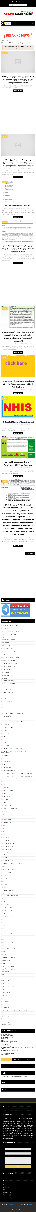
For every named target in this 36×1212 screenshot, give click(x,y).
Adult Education (8, 675)
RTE (3, 925)
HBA (4, 802)
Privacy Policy (7, 1192)
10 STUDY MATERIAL (10, 634)
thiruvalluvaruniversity (7, 1053)
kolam (4, 855)
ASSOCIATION (7, 692)
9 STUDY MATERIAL (9, 669)
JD (3, 828)
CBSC (4, 707)
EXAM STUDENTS (8, 770)
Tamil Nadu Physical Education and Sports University (17, 1047)
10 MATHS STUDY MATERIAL (13, 631)
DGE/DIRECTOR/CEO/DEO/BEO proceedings (13, 751)
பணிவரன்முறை (6, 1022)
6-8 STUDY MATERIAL (10, 660)
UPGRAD (5, 1001)
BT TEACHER (7, 701)
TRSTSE (5, 995)
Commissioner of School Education (15, 722)
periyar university (6, 1046)
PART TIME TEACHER (10, 896)
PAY (3, 902)
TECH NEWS (7, 960)
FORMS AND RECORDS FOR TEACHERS (17, 776)
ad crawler (6, 672)
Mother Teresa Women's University (11, 1043)
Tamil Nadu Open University (9, 1050)
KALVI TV (5, 840)
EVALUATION (7, 767)
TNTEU (3, 1051)
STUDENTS (6, 954)
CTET (4, 736)
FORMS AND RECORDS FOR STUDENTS (17, 773)
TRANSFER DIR (8, 986)
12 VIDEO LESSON (9, 651)
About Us (6, 1187)
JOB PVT (5, 837)
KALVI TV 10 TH (8, 843)
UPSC (4, 1004)
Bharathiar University (7, 1035)
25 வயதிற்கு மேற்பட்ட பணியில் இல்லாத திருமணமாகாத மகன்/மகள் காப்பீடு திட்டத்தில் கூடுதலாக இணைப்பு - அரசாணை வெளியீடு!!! (18, 163)
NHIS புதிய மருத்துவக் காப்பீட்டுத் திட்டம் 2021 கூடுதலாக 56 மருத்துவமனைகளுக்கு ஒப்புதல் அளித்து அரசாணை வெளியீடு (18, 80)
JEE (3, 831)
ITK (3, 826)
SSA (3, 951)
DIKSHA (5, 755)
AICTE (4, 678)
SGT (3, 940)
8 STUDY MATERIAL (9, 663)
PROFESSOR (7, 907)
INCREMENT (7, 823)
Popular (18, 1059)
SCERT (4, 931)
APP (4, 687)
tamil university (5, 1054)
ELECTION (6, 761)
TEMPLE (5, 963)
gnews (4, 782)
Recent (6, 1059)
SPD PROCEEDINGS (9, 948)
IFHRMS (5, 811)
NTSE (4, 887)
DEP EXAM (6, 745)
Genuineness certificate (11, 779)
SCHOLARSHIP (8, 934)
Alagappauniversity (6, 1034)
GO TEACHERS (7, 790)
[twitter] (16, 1)
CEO (4, 710)
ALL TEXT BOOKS (8, 684)
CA (3, 704)
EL (3, 758)
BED (4, 698)
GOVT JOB (6, 796)
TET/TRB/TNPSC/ (8, 969)
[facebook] (12, 1)
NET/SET (5, 878)
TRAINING (6, 981)
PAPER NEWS (7, 893)
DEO (4, 742)
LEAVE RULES (7, 861)
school (4, 937)
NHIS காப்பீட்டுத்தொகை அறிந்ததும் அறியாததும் (18, 422)
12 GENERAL (7, 646)
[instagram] (23, 1)
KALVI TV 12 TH (8, 849)
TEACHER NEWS (8, 957)
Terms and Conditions (10, 1195)
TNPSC (5, 975)
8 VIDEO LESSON (8, 666)
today (4, 978)
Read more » (18, 90)
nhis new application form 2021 (18, 206)
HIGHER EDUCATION (10, 808)
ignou (2, 1040)
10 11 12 (5, 628)
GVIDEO (5, 799)
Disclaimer (6, 1190)
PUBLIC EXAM (7, 916)
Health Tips (6, 805)
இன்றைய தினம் (7, 1016)
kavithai (5, 852)
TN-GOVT (5, 972)
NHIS (5, 53)
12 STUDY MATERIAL (10, 649)
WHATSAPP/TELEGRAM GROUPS (14, 1010)
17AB (4, 654)
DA (3, 739)
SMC (4, 945)
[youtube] (19, 1)
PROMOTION (7, 910)
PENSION (6, 905)
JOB (4, 834)
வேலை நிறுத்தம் (7, 1024)
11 (3, 637)
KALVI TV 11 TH (7, 846)
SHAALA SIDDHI (8, 943)
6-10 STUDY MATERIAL (10, 657)
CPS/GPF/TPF (7, 733)
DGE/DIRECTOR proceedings (13, 748)
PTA (3, 913)
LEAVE (4, 858)
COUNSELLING (8, 728)
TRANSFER (6, 983)
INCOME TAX (7, 820)
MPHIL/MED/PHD (9, 869)
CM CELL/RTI (7, 716)
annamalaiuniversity (7, 1037)
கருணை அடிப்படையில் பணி (10, 1019)
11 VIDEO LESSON (9, 643)
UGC (4, 998)
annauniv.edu (5, 1038)
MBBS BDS (6, 866)
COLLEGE (6, 719)
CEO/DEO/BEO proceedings (12, 713)
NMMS (4, 884)
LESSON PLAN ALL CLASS (12, 864)
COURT (5, 730)
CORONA (5, 725)
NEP (4, 875)
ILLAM (4, 817)
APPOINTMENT (8, 690)
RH (3, 922)
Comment (29, 1059)
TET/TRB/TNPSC (8, 966)
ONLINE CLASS (8, 890)
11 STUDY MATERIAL (9, 640)
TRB (4, 989)
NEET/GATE (6, 872)
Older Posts (29, 553)
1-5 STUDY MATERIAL (10, 625)
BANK (4, 695)
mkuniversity (5, 1044)
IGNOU (5, 814)
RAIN (4, 919)
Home (4, 1100)
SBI (3, 928)
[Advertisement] (18, 114)
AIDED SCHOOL (8, 681)
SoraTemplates (13, 1204)
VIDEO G (5, 1007)
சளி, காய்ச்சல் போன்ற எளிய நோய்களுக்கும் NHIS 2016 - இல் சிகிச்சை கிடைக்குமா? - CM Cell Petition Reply (18, 384)
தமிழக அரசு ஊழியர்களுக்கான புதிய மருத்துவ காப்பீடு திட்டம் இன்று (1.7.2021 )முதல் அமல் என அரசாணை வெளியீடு (18, 249)
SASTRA (3, 1049)
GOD (4, 793)
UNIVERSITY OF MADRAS (9, 1041)
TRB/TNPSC (6, 992)
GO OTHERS (6, 788)
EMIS (4, 764)
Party (4, 899)
